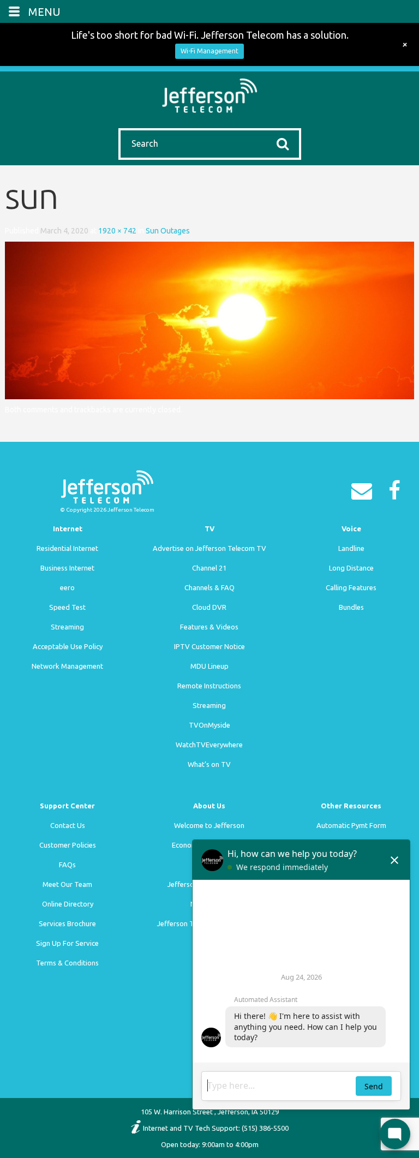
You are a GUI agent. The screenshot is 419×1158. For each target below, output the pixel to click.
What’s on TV (209, 764)
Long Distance (351, 568)
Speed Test (67, 607)
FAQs (67, 864)
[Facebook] (397, 494)
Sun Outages (168, 230)
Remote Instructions (209, 685)
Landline (351, 548)
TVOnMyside (209, 725)
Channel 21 (209, 568)
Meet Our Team (67, 884)
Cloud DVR (209, 607)
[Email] (364, 494)
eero (67, 587)
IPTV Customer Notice (209, 646)
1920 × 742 (117, 230)
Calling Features (351, 587)
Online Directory (67, 904)
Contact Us (67, 825)
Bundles (351, 607)
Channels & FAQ (209, 587)
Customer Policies (67, 845)
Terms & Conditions (67, 963)
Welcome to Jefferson (209, 825)
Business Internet (67, 568)
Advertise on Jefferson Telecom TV (209, 548)
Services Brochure (67, 923)
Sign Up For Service (67, 943)
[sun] (209, 320)
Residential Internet (67, 548)
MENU (44, 11)
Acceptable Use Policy (68, 646)
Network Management (67, 666)
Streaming (67, 627)
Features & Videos (209, 627)
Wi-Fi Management (209, 51)
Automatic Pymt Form (351, 825)
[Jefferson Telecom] (210, 94)
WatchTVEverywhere (209, 744)
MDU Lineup (209, 666)
